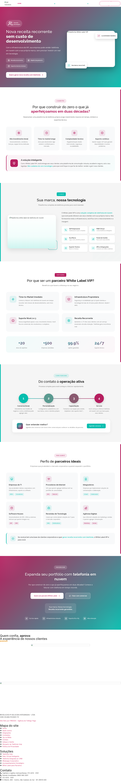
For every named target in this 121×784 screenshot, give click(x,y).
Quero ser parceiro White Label (45, 596)
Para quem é (62, 3)
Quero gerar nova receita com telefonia (24, 75)
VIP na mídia (72, 3)
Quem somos (28, 3)
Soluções (51, 3)
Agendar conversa (95, 426)
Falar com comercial (79, 596)
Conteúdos (83, 3)
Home (19, 3)
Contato (94, 3)
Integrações (39, 3)
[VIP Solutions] (10, 3)
